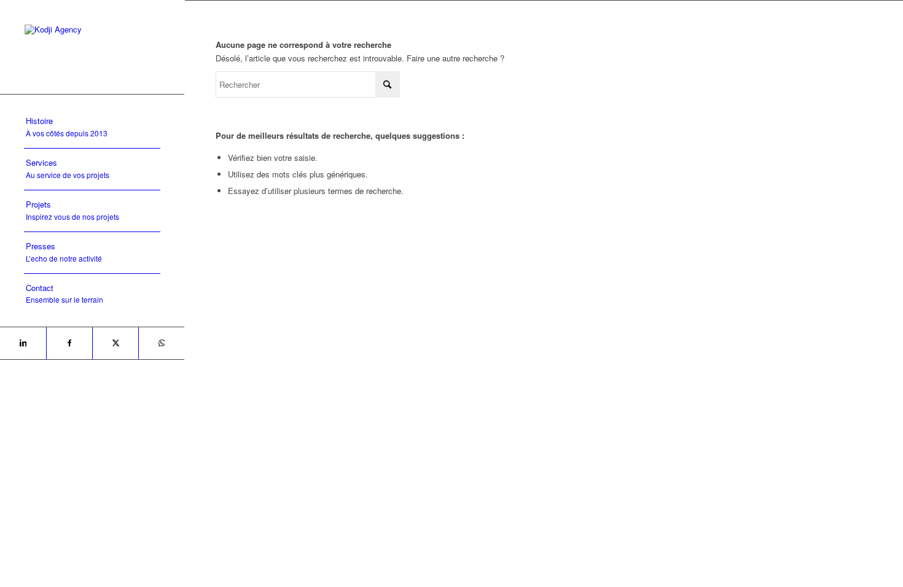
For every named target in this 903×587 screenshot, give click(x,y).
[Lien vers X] (115, 343)
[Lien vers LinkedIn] (23, 343)
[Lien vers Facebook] (69, 343)
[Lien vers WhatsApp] (161, 343)
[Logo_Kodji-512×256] (92, 47)
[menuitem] (92, 128)
